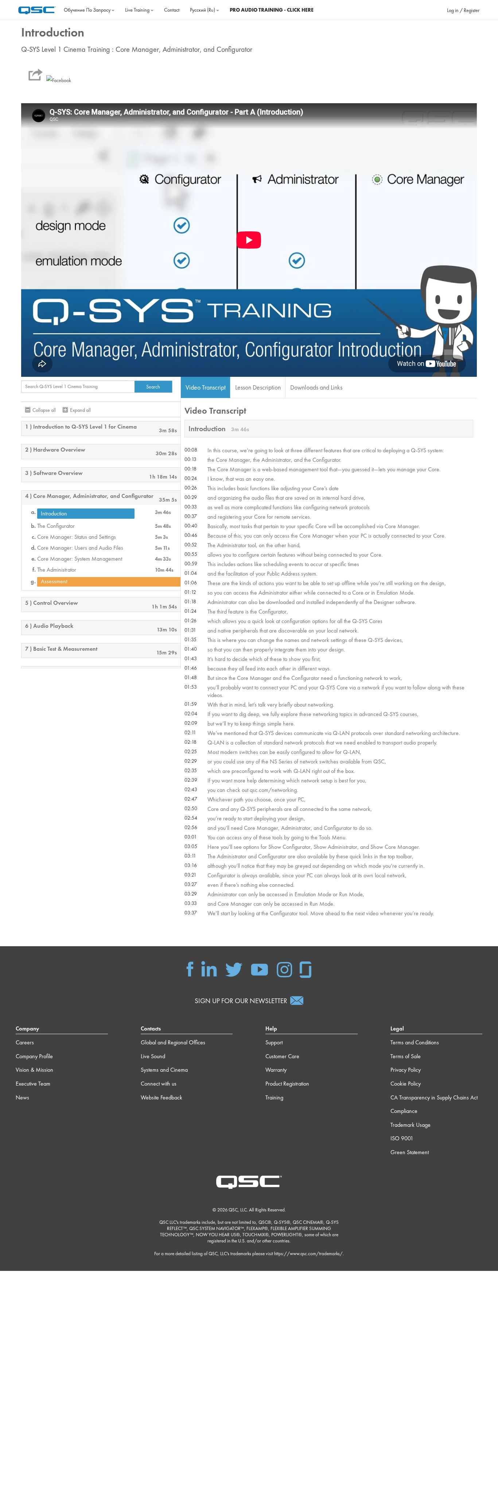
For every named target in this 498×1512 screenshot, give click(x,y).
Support (274, 1042)
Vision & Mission (34, 1070)
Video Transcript (206, 387)
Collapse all (44, 410)
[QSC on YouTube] (259, 968)
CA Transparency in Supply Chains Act (434, 1097)
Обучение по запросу (88, 10)
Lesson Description (258, 387)
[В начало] (37, 9)
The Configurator (56, 526)
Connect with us (158, 1083)
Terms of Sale (405, 1056)
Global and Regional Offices (173, 1042)
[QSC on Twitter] (234, 968)
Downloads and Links (316, 387)
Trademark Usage (410, 1125)
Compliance (403, 1111)
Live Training (138, 10)
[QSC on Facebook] (190, 968)
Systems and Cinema (164, 1070)
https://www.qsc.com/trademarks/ (308, 1253)
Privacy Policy (405, 1070)
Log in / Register (463, 10)
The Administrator (56, 569)
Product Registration (287, 1083)
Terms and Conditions (414, 1042)
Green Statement (409, 1152)
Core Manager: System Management (79, 558)
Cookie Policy (405, 1083)
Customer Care (282, 1056)
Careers (25, 1042)
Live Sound (153, 1056)
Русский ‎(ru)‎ (203, 10)
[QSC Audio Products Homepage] (249, 1181)
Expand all (80, 410)
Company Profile (34, 1056)
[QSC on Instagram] (284, 968)
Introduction (54, 513)
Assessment (54, 581)
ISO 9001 (401, 1138)
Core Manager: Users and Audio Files (80, 548)
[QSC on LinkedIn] (209, 968)
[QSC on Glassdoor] (306, 968)
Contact (171, 10)
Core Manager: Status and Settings (76, 537)
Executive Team (33, 1083)
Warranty (276, 1070)
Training (274, 1097)
